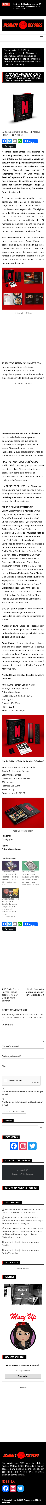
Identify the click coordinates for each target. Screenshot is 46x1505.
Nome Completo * (10, 1046)
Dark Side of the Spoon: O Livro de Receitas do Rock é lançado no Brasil (10, 875)
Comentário (7, 1024)
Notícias (19, 134)
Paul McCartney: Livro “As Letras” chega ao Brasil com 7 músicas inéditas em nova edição (30, 876)
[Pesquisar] (41, 1127)
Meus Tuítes (23, 1268)
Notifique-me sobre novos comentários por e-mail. (23, 1093)
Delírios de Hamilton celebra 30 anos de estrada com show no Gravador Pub (27, 6)
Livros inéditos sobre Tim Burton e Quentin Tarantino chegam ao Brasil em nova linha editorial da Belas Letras (10, 906)
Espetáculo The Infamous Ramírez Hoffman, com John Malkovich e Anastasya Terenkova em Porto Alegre (22, 1220)
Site (3, 1066)
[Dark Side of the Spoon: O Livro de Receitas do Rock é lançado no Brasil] (10, 865)
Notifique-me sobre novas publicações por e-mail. (22, 1103)
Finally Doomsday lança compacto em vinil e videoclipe (35, 992)
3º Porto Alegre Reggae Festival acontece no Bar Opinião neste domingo (10, 995)
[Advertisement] (23, 337)
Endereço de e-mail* (11, 1056)
